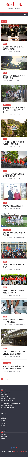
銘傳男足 (22, 237)
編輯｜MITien (12, 80)
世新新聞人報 (4, 417)
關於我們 (3, 438)
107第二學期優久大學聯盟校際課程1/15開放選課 (13, 143)
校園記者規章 (4, 436)
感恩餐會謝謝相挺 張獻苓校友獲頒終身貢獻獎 (14, 47)
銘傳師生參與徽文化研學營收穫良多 (14, 265)
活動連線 (4, 72)
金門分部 (9, 104)
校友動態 (4, 43)
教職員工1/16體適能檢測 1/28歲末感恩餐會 (14, 76)
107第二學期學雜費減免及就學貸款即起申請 (13, 174)
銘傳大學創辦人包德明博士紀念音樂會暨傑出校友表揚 (14, 367)
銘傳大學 (3, 423)
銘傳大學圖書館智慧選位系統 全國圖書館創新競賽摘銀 (14, 352)
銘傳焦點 (9, 363)
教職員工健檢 (22, 324)
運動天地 (9, 229)
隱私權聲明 (3, 435)
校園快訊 (4, 104)
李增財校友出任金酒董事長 (13, 205)
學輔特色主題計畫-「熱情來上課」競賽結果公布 (13, 291)
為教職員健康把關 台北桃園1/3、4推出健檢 (13, 320)
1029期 (18, 51)
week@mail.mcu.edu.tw (9, 407)
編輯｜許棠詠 (12, 51)
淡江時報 (3, 420)
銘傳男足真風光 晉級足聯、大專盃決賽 (14, 233)
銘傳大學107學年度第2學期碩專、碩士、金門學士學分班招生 (14, 109)
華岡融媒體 (3, 418)
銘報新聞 (3, 425)
